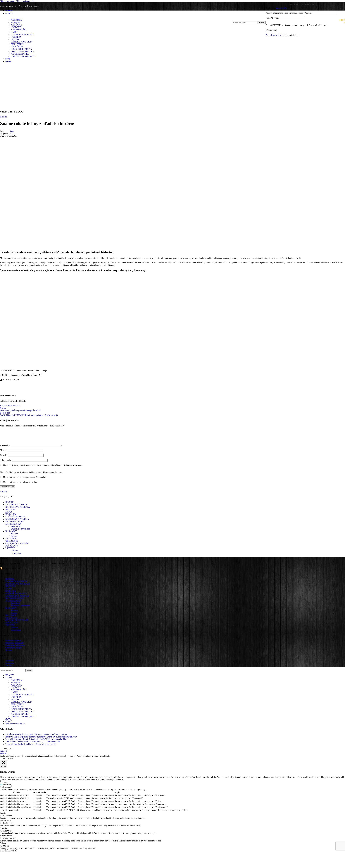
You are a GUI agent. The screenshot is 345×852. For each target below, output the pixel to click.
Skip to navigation (8, 1)
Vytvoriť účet (281, 8)
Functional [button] (4, 813)
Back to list (5, 413)
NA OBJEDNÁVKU (20, 54)
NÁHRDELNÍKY (13, 524)
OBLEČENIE (17, 46)
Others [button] (3, 843)
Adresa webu (5, 460)
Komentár (5, 445)
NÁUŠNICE (11, 538)
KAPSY (14, 32)
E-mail (3, 455)
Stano (11, 131)
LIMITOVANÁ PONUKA (22, 51)
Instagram (9, 663)
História (3, 117)
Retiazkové (15, 526)
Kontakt (8, 650)
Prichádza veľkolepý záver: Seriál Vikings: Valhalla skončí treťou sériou (36, 734)
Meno (3, 450)
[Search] (249, 18)
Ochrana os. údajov (13, 648)
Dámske (14, 550)
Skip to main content (25, 1)
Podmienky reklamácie (15, 645)
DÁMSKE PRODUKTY (22, 42)
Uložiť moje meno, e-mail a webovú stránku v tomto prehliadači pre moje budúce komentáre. (42, 465)
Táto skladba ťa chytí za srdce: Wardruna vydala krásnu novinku (32, 741)
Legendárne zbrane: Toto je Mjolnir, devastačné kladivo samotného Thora (36, 739)
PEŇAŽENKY (17, 44)
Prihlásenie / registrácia (15, 724)
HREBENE (10, 509)
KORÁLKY (16, 37)
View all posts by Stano (10, 405)
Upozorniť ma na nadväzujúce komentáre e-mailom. (25, 477)
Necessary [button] (4, 782)
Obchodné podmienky (14, 643)
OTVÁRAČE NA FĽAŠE (22, 34)
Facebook (9, 661)
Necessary (7, 784)
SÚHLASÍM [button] (7, 758)
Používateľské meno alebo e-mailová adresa (289, 13)
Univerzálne (16, 553)
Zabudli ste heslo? (273, 35)
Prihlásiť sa (271, 30)
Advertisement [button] (6, 835)
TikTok (8, 665)
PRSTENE (10, 548)
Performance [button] (5, 820)
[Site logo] (12, 30)
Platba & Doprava (13, 640)
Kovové (14, 533)
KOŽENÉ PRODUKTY (21, 49)
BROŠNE (15, 39)
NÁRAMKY (11, 531)
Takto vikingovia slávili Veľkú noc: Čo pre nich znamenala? (30, 744)
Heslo (272, 18)
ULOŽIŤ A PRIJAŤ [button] (9, 851)
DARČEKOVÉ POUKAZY (23, 56)
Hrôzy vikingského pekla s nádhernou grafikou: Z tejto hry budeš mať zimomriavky (41, 737)
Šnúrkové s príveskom (20, 529)
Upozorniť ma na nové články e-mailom (20, 482)
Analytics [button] (4, 828)
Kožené (14, 536)
